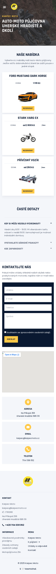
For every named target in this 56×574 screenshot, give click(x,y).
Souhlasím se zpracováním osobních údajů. (29, 332)
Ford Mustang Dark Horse (28, 76)
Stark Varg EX (28, 118)
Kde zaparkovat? (13, 248)
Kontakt (32, 550)
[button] (4, 7)
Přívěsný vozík (28, 160)
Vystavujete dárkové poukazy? (21, 242)
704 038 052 (28, 460)
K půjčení (32, 541)
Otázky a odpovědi (37, 546)
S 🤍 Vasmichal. (28, 568)
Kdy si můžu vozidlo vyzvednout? (22, 223)
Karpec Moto (34, 537)
